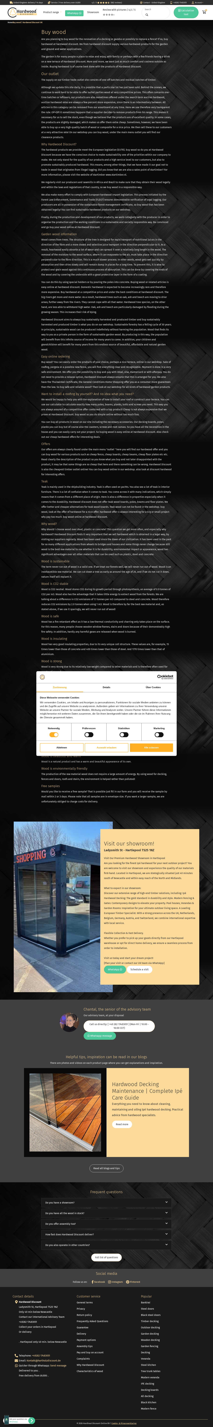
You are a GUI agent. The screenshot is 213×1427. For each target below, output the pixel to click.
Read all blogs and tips (106, 1168)
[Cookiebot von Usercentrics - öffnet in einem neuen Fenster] (159, 677)
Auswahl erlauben (106, 747)
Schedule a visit (140, 969)
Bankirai (145, 1302)
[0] (203, 12)
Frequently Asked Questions (92, 1321)
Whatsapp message (101, 1035)
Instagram (117, 1281)
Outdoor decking (150, 1327)
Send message (58, 1365)
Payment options (86, 1340)
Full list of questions (106, 1257)
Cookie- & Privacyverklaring (123, 1423)
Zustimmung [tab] (60, 687)
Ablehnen (61, 747)
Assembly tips (84, 1346)
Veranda (145, 1358)
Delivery (81, 1333)
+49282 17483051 (41, 1355)
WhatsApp (73, 13)
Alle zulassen (151, 747)
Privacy (81, 1308)
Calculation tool (187, 12)
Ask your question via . (18, 1420)
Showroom (93, 12)
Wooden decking (150, 1340)
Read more (122, 1124)
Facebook (99, 1281)
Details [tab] (106, 687)
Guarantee (82, 1327)
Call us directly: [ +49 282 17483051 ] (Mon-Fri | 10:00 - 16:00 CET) (119, 1026)
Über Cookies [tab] (153, 687)
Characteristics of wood (90, 1371)
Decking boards (149, 1389)
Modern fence (148, 1408)
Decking (145, 1352)
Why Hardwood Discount (90, 1364)
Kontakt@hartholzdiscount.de (44, 1360)
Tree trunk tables (150, 1371)
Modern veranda (150, 1377)
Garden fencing (149, 1346)
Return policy (84, 1315)
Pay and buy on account (90, 1352)
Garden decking (150, 1333)
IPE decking (147, 1383)
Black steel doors (150, 1315)
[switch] (89, 734)
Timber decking (150, 1321)
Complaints (83, 1358)
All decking (147, 1396)
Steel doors (147, 1308)
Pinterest (134, 1281)
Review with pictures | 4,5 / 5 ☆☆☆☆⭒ (119, 12)
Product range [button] (51, 12)
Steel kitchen (148, 1364)
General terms (85, 1302)
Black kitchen (148, 1402)
